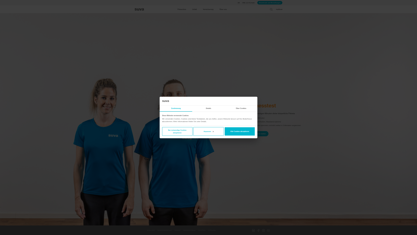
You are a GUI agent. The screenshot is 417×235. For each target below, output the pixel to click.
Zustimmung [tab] (176, 108)
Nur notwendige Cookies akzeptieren (177, 131)
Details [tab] (208, 108)
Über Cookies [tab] (241, 108)
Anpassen (207, 131)
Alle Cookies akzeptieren (239, 131)
